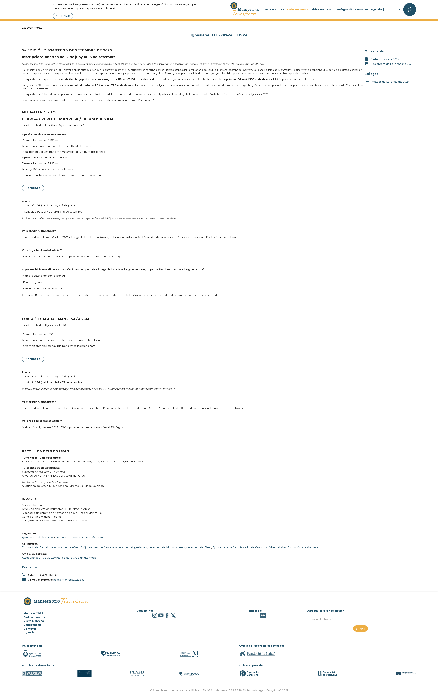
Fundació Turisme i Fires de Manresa (79, 537)
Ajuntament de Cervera (98, 547)
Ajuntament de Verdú (68, 547)
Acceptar (63, 16)
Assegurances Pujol (34, 557)
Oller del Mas (277, 547)
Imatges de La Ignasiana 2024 (387, 81)
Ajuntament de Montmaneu (164, 547)
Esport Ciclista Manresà (303, 547)
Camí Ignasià (343, 9)
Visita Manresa (321, 9)
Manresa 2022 (274, 9)
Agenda (376, 9)
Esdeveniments (297, 9)
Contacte (361, 9)
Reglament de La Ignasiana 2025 (389, 64)
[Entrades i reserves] (409, 9)
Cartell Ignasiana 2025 (382, 59)
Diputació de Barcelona (37, 547)
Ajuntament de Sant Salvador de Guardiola (240, 547)
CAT (394, 9)
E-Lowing (54, 557)
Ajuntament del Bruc (197, 547)
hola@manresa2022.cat (68, 579)
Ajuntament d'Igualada (129, 547)
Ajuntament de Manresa (38, 537)
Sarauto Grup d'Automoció (79, 557)
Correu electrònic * (321, 619)
